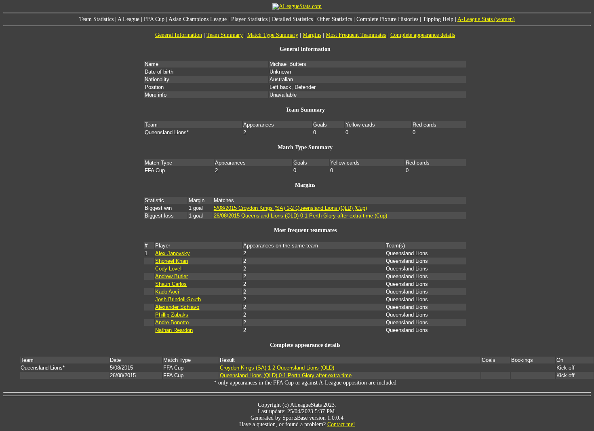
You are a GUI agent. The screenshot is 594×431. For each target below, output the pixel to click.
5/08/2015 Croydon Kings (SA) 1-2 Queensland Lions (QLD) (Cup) (290, 208)
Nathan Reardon (174, 330)
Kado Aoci (167, 292)
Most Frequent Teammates (356, 35)
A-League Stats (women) (486, 19)
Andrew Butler (171, 276)
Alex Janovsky (172, 253)
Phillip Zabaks (171, 315)
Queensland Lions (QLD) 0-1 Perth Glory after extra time (286, 375)
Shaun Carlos (171, 284)
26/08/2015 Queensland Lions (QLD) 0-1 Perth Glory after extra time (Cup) (300, 216)
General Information (178, 35)
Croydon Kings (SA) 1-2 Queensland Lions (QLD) (277, 368)
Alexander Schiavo (177, 307)
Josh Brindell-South (178, 299)
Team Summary (224, 35)
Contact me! (341, 424)
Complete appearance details (422, 35)
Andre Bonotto (172, 322)
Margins (312, 35)
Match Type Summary (272, 35)
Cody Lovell (169, 269)
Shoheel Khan (171, 261)
